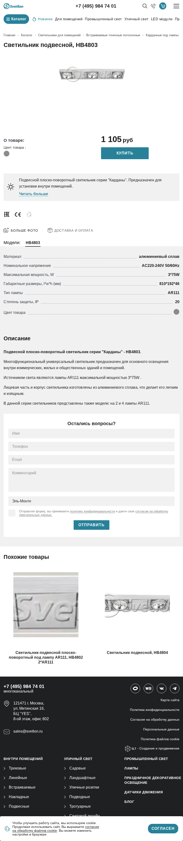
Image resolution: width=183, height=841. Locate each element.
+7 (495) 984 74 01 (96, 6)
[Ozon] (135, 688)
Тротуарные (80, 806)
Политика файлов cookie (160, 739)
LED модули (162, 19)
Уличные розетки (84, 787)
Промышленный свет (103, 19)
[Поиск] (144, 6)
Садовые (77, 768)
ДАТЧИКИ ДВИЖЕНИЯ (143, 792)
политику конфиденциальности (92, 511)
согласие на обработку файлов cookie (55, 828)
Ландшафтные (82, 778)
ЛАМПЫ (131, 768)
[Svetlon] (13, 6)
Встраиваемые (22, 787)
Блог (129, 802)
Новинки (45, 19)
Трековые (17, 768)
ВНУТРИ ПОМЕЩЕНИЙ (23, 759)
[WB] (148, 688)
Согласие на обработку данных (154, 719)
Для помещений (69, 19)
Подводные (79, 797)
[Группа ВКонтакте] (161, 688)
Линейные (18, 778)
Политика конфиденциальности (154, 710)
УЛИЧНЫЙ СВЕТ (78, 759)
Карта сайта (170, 700)
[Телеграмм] (174, 688)
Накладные (19, 797)
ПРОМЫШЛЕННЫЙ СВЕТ (146, 759)
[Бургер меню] (176, 6)
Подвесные (19, 806)
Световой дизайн (84, 816)
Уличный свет (136, 19)
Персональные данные (161, 729)
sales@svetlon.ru (28, 731)
